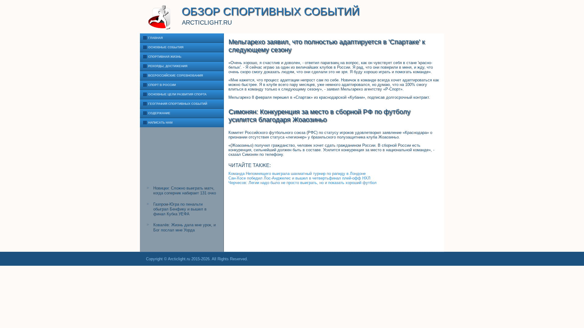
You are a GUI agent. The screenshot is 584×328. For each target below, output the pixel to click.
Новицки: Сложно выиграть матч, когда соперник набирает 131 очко (184, 190)
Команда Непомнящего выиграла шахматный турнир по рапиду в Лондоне (297, 173)
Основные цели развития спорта (177, 94)
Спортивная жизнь (164, 56)
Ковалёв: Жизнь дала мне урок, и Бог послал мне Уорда (184, 227)
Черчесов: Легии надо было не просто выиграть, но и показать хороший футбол (302, 182)
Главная (155, 37)
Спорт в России (162, 85)
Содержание (159, 113)
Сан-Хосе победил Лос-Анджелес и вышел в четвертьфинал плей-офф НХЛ (299, 178)
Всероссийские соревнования (175, 75)
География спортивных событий (177, 103)
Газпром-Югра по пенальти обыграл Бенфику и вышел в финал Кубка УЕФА (180, 209)
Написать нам (160, 122)
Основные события (165, 47)
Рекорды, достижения (167, 66)
